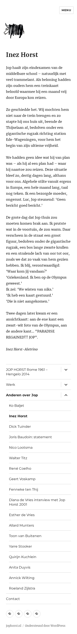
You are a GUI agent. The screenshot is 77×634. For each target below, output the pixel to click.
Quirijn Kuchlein (22, 557)
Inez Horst (18, 416)
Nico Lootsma (21, 447)
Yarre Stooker (20, 546)
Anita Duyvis (19, 567)
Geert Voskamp (22, 479)
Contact (13, 599)
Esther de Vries (22, 515)
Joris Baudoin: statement (30, 437)
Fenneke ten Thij (23, 489)
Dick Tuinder (20, 427)
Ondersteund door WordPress (45, 626)
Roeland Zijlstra (22, 588)
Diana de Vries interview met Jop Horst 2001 (37, 502)
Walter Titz (18, 458)
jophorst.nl (13, 626)
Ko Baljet (16, 406)
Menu (66, 10)
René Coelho (20, 468)
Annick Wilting (21, 578)
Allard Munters (21, 525)
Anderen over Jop (22, 395)
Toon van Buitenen (25, 536)
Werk (10, 385)
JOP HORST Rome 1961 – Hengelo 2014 (26, 372)
